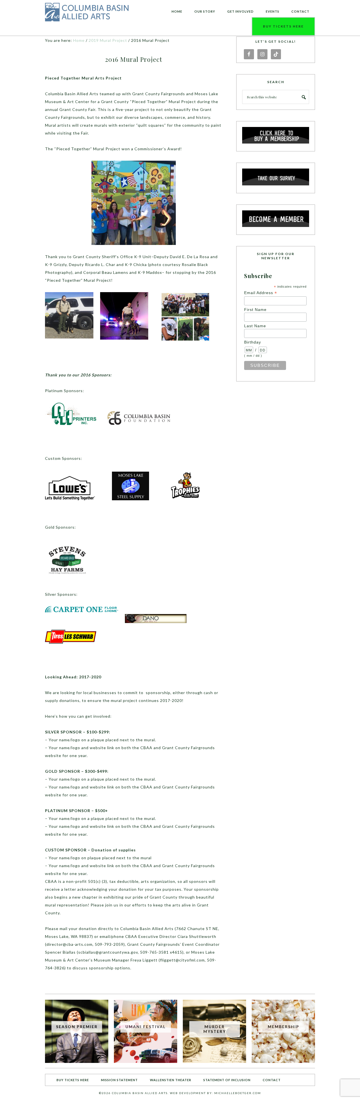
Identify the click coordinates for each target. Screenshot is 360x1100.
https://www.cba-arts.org (87, 12)
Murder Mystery (214, 1029)
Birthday (252, 342)
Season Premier (77, 1026)
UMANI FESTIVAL (145, 1026)
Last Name (255, 326)
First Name (255, 309)
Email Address (260, 293)
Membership (283, 1026)
